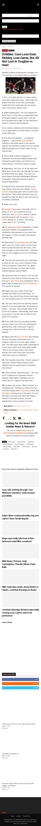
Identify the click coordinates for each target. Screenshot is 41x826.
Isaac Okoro (26, 391)
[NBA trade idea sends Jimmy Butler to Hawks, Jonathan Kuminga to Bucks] (20, 576)
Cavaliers (10, 46)
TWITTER (7, 433)
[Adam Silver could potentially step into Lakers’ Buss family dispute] (20, 505)
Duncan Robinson (30, 283)
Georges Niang (10, 209)
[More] (38, 459)
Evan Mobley (27, 141)
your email (5, 39)
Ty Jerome (18, 214)
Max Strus (6, 393)
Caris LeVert (11, 442)
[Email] (31, 459)
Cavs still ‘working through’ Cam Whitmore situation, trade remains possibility (18, 493)
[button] (3, 4)
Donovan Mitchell (21, 242)
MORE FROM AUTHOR (28, 469)
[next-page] (4, 619)
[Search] (38, 4)
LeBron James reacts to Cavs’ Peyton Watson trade (18, 724)
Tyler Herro (15, 281)
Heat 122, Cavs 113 (21, 406)
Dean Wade (16, 227)
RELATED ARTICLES (10, 469)
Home (4, 46)
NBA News (11, 50)
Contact (18, 816)
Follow (35, 683)
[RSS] (4, 813)
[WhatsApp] (18, 459)
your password (7, 25)
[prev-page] (2, 619)
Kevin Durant (22, 337)
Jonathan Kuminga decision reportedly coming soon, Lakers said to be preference (20, 612)
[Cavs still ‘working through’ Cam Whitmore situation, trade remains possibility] (20, 479)
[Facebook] (5, 459)
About (12, 816)
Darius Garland (21, 442)
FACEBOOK (19, 433)
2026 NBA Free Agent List (10, 754)
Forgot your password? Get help (12, 29)
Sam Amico (7, 68)
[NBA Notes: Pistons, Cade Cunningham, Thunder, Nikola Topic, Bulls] (20, 551)
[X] (12, 459)
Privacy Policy (26, 816)
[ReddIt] (25, 459)
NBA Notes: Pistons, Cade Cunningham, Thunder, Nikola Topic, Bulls (19, 564)
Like (36, 679)
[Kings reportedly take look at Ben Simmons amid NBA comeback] (20, 528)
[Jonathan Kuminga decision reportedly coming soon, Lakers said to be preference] (20, 599)
